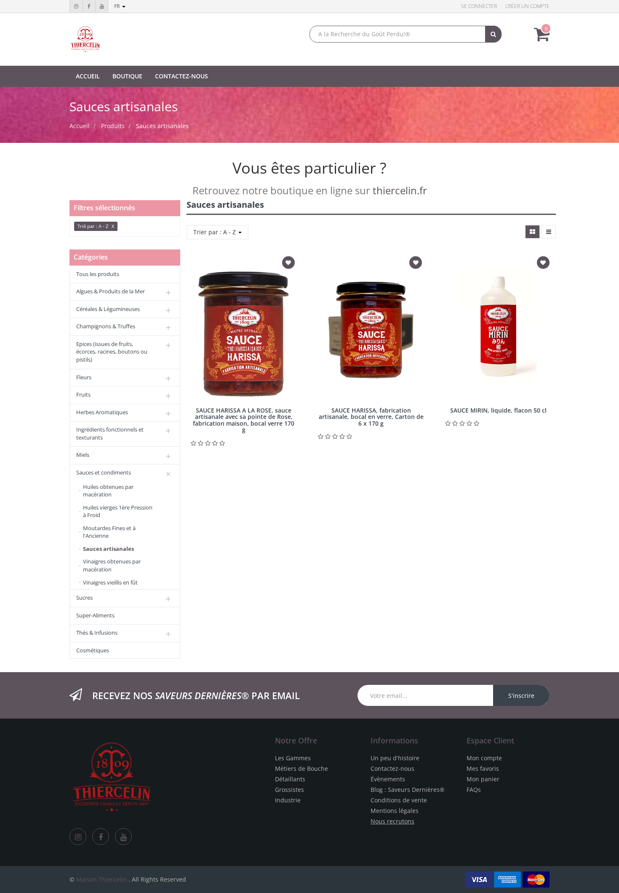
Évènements (388, 779)
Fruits (83, 394)
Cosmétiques (92, 650)
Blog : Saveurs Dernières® (408, 790)
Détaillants (290, 779)
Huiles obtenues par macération (108, 491)
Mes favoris (483, 768)
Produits (113, 126)
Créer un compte (527, 6)
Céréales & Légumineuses (108, 309)
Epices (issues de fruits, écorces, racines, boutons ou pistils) (111, 351)
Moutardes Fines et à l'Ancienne (109, 532)
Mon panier (483, 779)
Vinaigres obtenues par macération (112, 565)
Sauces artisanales (162, 126)
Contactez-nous (392, 768)
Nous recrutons (392, 821)
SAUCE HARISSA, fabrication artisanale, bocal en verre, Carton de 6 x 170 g (371, 416)
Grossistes (289, 790)
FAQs (474, 790)
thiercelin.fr (400, 190)
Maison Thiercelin (101, 879)
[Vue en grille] (532, 232)
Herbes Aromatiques (102, 412)
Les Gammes (293, 758)
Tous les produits (97, 274)
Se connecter (479, 6)
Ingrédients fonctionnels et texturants (110, 433)
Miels (82, 455)
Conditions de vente (399, 800)
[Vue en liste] (549, 232)
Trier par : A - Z (215, 232)
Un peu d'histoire (395, 758)
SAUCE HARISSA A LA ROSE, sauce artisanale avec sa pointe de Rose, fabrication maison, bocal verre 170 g (243, 420)
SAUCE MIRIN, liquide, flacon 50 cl (498, 410)
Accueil (79, 126)
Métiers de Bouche (301, 768)
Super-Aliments (95, 615)
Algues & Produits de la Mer (110, 291)
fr (117, 6)
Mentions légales (395, 811)
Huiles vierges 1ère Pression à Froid (117, 511)
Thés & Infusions (96, 632)
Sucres (84, 597)
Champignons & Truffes (105, 326)
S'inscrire (521, 696)
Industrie (288, 800)
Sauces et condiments (103, 472)
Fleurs (83, 377)
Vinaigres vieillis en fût (110, 582)
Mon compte (484, 758)
